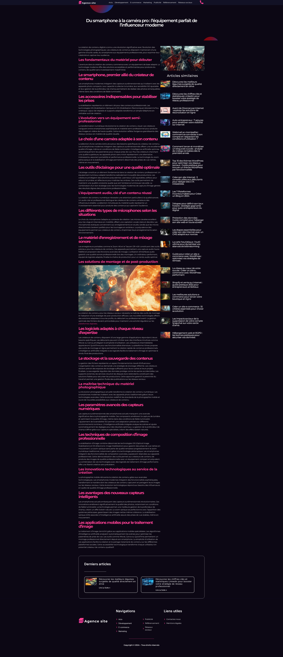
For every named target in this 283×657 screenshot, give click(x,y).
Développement (121, 2)
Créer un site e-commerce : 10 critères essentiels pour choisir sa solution (187, 308)
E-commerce (135, 2)
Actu (111, 2)
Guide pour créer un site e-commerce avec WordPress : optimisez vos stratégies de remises (187, 257)
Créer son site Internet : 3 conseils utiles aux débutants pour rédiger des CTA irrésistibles (187, 180)
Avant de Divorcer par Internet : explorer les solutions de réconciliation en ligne (188, 110)
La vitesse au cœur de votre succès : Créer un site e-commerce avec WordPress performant (186, 271)
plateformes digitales (87, 324)
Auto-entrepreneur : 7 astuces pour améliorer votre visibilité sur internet (187, 122)
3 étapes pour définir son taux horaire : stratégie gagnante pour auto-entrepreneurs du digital (187, 207)
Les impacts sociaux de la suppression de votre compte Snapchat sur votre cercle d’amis (187, 322)
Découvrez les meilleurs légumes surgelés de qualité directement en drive (187, 84)
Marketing (147, 2)
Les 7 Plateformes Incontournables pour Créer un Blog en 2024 (186, 193)
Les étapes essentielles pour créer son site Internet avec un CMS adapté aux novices (187, 232)
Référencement (169, 2)
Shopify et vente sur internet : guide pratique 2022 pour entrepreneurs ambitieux (187, 284)
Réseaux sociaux (185, 2)
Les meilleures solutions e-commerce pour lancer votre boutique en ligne (187, 296)
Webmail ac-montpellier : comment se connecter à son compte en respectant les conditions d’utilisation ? (187, 135)
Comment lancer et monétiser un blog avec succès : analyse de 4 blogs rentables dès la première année (188, 149)
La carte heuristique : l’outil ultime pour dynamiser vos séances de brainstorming (186, 244)
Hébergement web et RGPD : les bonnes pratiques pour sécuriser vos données (187, 335)
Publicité (157, 2)
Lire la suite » (104, 588)
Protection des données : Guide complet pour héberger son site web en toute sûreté (188, 220)
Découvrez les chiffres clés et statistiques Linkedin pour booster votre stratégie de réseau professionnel (187, 97)
